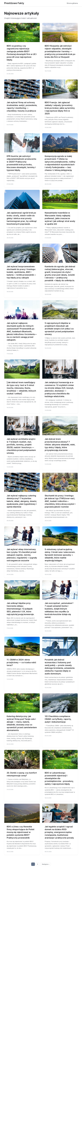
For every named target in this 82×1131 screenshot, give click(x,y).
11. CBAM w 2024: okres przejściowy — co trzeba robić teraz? (21, 662)
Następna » (45, 864)
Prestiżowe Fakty (14, 3)
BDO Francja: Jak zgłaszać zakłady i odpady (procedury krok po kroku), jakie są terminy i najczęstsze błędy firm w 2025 (60, 108)
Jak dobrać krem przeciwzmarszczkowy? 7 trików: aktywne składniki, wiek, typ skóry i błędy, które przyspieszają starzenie (60, 444)
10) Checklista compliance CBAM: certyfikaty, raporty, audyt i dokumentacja (58, 719)
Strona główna (72, 3)
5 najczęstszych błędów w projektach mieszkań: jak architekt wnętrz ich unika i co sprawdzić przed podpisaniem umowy (59, 328)
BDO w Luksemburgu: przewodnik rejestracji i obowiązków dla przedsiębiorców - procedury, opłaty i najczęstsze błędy (59, 778)
